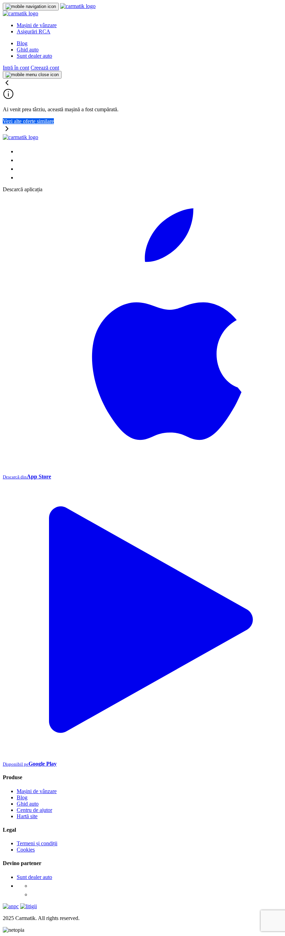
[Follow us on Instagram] (20, 160)
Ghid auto (28, 50)
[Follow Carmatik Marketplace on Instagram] (34, 894)
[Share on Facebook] (20, 151)
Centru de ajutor (34, 810)
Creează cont (45, 68)
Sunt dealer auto (34, 56)
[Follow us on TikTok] (20, 169)
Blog (22, 43)
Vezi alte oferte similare (28, 121)
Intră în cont (16, 68)
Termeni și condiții (37, 843)
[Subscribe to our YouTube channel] (20, 177)
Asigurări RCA (33, 31)
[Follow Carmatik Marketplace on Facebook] (34, 886)
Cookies (26, 850)
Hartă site (27, 816)
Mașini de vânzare (37, 25)
